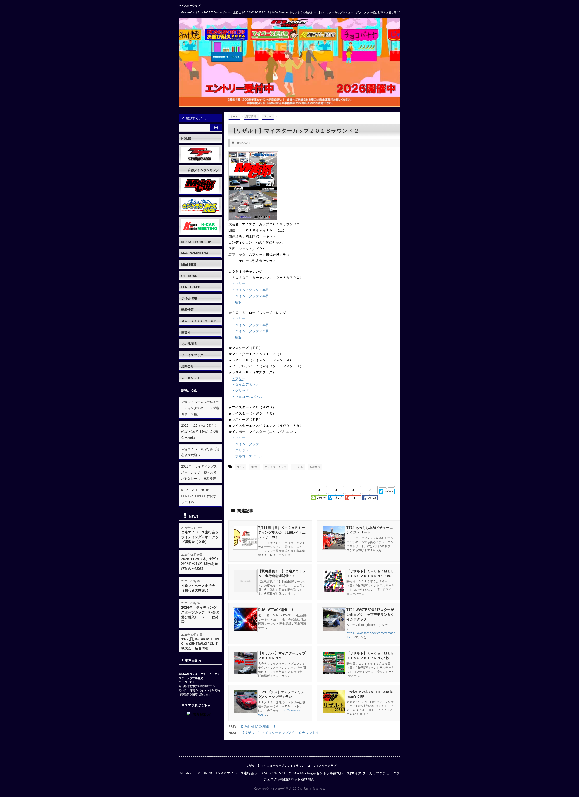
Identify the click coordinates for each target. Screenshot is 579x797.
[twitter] (387, 491)
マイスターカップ (275, 467)
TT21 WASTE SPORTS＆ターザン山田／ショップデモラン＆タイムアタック (370, 614)
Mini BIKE (188, 264)
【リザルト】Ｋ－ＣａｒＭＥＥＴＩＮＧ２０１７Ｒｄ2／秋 (370, 655)
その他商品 (189, 343)
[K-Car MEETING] (200, 226)
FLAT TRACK (190, 287)
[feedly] (319, 497)
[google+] (353, 497)
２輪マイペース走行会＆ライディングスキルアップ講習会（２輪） (200, 408)
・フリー (238, 283)
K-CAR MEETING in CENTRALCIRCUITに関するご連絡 (198, 496)
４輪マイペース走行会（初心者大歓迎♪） (198, 587)
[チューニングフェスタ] (200, 154)
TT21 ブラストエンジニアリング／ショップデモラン (281, 694)
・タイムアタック (245, 384)
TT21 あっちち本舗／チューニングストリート (369, 530)
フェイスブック (192, 355)
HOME (186, 138)
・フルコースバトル (247, 396)
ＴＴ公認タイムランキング (200, 170)
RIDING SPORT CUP (196, 242)
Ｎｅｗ (241, 467)
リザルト (297, 467)
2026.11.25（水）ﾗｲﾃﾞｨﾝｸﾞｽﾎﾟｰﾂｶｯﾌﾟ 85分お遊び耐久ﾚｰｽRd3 (200, 431)
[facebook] (370, 497)
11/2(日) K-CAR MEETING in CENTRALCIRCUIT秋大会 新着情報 (200, 643)
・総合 (237, 302)
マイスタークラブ (189, 5)
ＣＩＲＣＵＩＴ (192, 377)
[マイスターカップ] (200, 185)
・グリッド (240, 390)
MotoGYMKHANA (194, 253)
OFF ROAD (189, 276)
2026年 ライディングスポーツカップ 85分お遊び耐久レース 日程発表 (199, 472)
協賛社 (186, 332)
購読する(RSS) (196, 118)
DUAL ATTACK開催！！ (276, 609)
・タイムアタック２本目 (250, 296)
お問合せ (187, 366)
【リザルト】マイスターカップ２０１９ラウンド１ (280, 732)
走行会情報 (189, 298)
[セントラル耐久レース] (200, 205)
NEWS (255, 467)
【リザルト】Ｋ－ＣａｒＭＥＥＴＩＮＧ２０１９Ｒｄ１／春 (370, 573)
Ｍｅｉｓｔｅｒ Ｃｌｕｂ (199, 321)
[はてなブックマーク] (336, 497)
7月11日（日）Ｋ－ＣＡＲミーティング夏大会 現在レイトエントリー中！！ (282, 532)
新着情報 (314, 467)
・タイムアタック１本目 (250, 289)
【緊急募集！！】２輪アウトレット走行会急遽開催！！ (282, 573)
